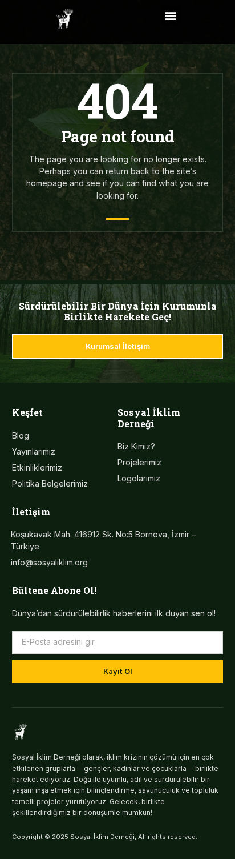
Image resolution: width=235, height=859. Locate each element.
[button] (170, 15)
